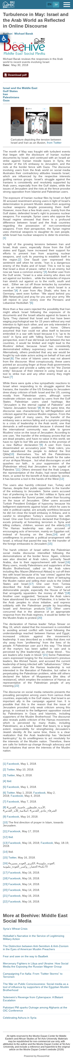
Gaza (6, 100)
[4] (16, 290)
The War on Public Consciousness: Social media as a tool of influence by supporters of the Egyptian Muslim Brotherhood (36, 987)
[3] (45, 271)
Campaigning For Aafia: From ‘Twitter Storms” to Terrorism (32, 975)
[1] (4, 238)
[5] (31, 302)
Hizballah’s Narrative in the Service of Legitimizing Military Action (33, 937)
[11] (18, 469)
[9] (41, 444)
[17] (31, 583)
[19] (49, 608)
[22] (16, 685)
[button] (4, 38)
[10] (11, 454)
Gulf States (10, 91)
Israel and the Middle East (20, 88)
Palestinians (11, 97)
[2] (19, 259)
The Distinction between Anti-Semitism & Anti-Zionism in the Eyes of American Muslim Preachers (36, 948)
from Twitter (54, 142)
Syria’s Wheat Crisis (15, 928)
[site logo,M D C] (9, 6)
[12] (61, 478)
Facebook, (17, 795)
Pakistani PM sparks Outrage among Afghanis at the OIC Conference (35, 1009)
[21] (45, 654)
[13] (67, 525)
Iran (5, 94)
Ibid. (9, 781)
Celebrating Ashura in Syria (19, 1017)
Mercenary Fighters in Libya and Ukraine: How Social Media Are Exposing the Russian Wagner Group (35, 965)
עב (56, 4)
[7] (11, 376)
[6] (12, 358)
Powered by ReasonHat (36, 1056)
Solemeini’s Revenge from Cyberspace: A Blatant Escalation (33, 999)
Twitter (11, 769)
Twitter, (11, 792)
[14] (55, 534)
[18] (67, 593)
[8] (39, 407)
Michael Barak (23, 33)
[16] (67, 562)
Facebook (13, 763)
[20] (39, 617)
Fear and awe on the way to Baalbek (25, 956)
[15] (50, 543)
